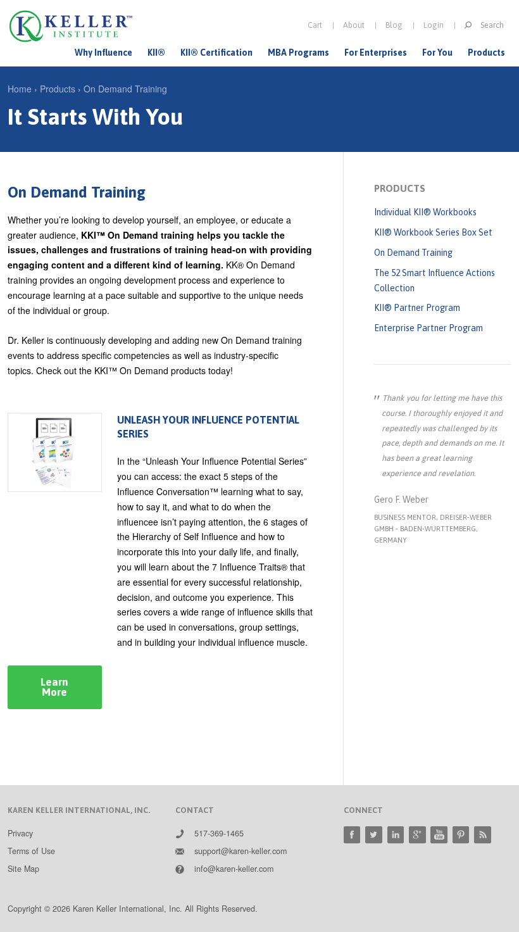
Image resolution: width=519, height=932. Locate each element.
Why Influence (103, 52)
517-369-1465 (219, 833)
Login (433, 25)
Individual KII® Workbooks (425, 212)
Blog (394, 25)
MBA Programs (298, 52)
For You (437, 52)
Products (486, 52)
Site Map (23, 868)
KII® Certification (216, 52)
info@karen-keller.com (233, 868)
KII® (156, 52)
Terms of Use (31, 851)
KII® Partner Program (417, 308)
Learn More (54, 687)
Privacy (20, 833)
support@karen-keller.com (240, 851)
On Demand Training (125, 88)
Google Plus (417, 834)
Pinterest (461, 834)
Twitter (373, 834)
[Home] (71, 26)
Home (20, 88)
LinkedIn (395, 834)
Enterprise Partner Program (428, 328)
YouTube (438, 834)
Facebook (352, 834)
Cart (315, 25)
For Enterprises (375, 52)
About (354, 25)
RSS (482, 834)
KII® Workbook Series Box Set (433, 232)
